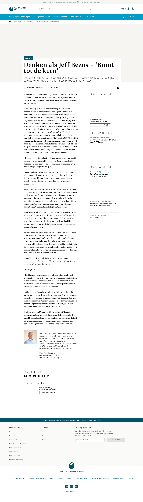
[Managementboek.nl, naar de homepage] (18, 11)
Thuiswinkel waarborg (18, 479)
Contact (12, 436)
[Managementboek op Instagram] (76, 486)
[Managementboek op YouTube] (71, 486)
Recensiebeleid (14, 456)
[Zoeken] (89, 9)
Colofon (50, 479)
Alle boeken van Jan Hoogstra (49, 355)
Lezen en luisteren (16, 448)
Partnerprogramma (16, 460)
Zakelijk (45, 428)
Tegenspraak (95, 217)
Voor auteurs (13, 452)
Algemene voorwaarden (36, 479)
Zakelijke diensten (48, 432)
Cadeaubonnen (47, 440)
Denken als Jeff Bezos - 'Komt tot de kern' (48, 21)
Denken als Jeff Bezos (41, 97)
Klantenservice (15, 428)
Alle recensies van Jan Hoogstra (50, 358)
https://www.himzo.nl (47, 353)
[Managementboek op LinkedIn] (66, 486)
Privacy (59, 479)
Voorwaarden (14, 440)
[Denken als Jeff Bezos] (97, 107)
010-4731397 (129, 17)
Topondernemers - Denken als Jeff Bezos (103, 141)
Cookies (68, 479)
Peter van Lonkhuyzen (42, 100)
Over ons (12, 432)
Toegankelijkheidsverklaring (100, 479)
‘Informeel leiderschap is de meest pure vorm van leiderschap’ (103, 205)
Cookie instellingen (81, 479)
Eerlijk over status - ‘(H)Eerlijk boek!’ (100, 175)
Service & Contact (118, 479)
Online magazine (18, 21)
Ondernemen (29, 21)
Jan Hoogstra (30, 88)
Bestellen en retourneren (18, 444)
